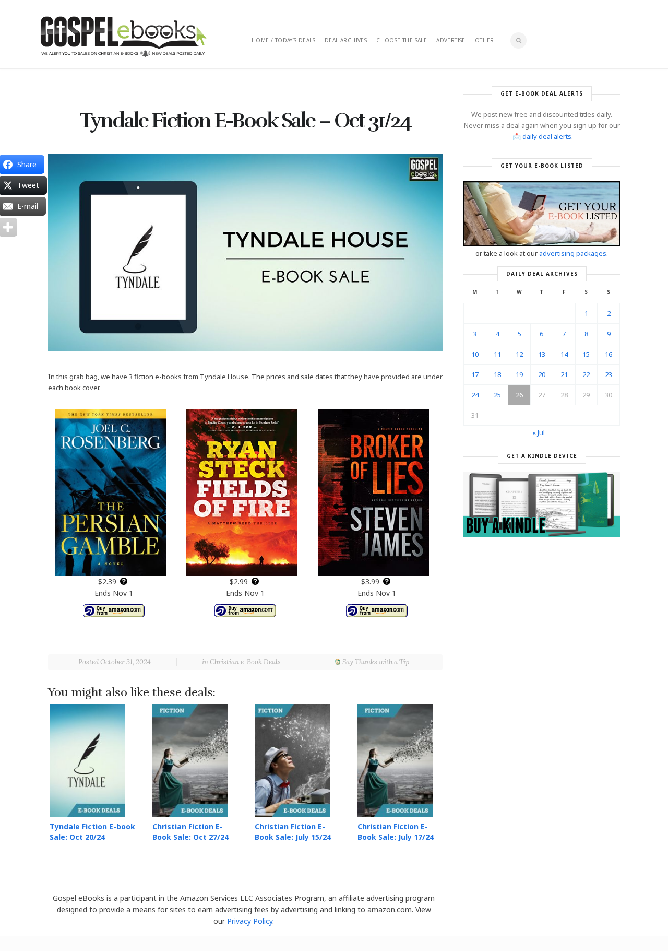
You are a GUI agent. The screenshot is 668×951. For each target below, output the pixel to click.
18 (497, 374)
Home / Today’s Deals (283, 40)
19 (519, 374)
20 (541, 374)
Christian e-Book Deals (245, 662)
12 (519, 354)
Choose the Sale (401, 40)
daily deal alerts (546, 136)
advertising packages (572, 253)
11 (497, 354)
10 (475, 354)
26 (519, 395)
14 (564, 354)
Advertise (451, 40)
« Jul (538, 432)
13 (541, 354)
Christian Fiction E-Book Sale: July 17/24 (395, 831)
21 (564, 374)
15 (586, 354)
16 (608, 354)
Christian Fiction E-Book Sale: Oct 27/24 (190, 831)
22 (586, 374)
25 (497, 395)
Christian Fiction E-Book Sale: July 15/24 (293, 831)
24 (475, 395)
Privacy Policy (249, 921)
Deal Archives (346, 40)
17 (475, 374)
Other (484, 40)
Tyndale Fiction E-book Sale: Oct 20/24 (92, 831)
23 (608, 374)
